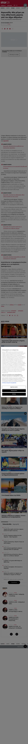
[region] (14, 372)
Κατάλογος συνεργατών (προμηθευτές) (9, 382)
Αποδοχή (14, 394)
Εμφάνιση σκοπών (14, 387)
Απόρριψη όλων (14, 390)
